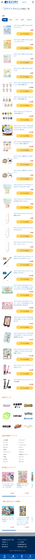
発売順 (22, 19)
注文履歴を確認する (22, 544)
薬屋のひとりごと (24, 454)
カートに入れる (25, 34)
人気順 (16, 19)
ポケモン (6, 447)
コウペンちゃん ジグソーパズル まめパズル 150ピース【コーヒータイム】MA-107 (23, 319)
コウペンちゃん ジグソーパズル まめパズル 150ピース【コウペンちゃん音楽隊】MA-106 (23, 335)
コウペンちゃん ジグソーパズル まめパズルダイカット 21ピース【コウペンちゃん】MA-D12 (23, 127)
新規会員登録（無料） (23, 546)
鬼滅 (5, 456)
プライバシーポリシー (23, 539)
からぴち (22, 449)
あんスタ (22, 461)
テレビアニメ (7, 452)
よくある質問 (21, 542)
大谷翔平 (6, 440)
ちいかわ (6, 445)
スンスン (6, 461)
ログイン (24, 2)
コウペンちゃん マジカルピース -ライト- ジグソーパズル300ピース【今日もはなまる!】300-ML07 (23, 303)
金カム (5, 454)
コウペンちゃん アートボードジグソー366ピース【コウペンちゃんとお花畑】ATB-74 (23, 351)
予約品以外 (29, 19)
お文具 (5, 459)
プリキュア (22, 440)
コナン (21, 447)
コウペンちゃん (11, 8)
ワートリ (6, 442)
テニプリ (22, 456)
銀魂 (5, 449)
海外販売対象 (5, 546)
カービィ (22, 459)
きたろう (22, 452)
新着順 (4, 19)
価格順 (10, 19)
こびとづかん (23, 445)
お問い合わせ (5, 544)
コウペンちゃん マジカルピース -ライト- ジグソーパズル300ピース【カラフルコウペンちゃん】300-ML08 (23, 287)
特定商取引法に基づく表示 (8, 539)
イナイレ (22, 442)
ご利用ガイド (5, 542)
